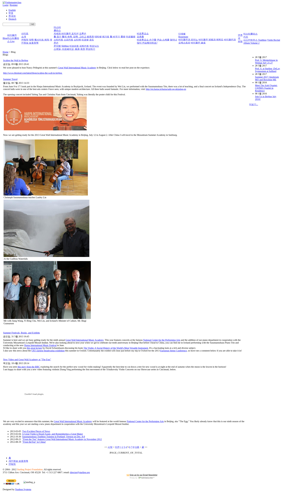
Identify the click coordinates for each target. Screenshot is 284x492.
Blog (5, 38)
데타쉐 (98, 36)
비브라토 (74, 46)
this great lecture (34, 348)
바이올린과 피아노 (188, 39)
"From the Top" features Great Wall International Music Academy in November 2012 (62, 439)
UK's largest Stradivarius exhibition (48, 350)
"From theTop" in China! (34, 442)
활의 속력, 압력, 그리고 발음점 (78, 36)
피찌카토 (84, 46)
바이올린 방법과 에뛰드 (211, 39)
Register (14, 5)
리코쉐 (85, 39)
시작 (110, 447)
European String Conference (173, 350)
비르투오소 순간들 (146, 39)
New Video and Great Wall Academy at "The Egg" (27, 359)
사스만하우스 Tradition (255, 40)
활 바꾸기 (115, 36)
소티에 (77, 39)
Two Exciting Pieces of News (36, 431)
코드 (91, 39)
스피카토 (68, 39)
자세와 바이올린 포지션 (66, 33)
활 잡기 (57, 36)
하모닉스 (94, 46)
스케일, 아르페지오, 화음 (67, 49)
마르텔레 (130, 36)
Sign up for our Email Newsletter (143, 475)
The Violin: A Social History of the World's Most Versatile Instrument (115, 348)
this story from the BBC (29, 367)
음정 (82, 49)
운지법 (57, 46)
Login (5, 5)
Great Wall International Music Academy (77, 67)
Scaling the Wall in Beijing (15, 60)
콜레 (123, 36)
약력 (31, 39)
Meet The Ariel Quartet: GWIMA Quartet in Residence (266, 88)
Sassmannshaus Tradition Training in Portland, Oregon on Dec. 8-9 (53, 436)
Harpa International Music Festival (40, 345)
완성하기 (90, 49)
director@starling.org (80, 472)
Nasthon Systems (23, 489)
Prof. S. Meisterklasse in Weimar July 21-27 (266, 61)
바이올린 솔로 (198, 42)
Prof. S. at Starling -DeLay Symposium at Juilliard (267, 69)
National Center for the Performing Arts (161, 340)
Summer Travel (10, 79)
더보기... (253, 104)
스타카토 (58, 39)
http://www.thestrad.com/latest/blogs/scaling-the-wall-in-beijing (33, 73)
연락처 (24, 39)
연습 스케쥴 (163, 39)
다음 (136, 447)
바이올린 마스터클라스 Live (13, 38)
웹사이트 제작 (41, 39)
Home (5, 52)
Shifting (65, 46)
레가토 (105, 36)
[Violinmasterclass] (12, 2)
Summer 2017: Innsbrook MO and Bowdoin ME (267, 78)
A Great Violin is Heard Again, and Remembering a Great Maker (52, 434)
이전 (117, 447)
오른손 (82, 33)
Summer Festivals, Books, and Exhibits (21, 333)
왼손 (56, 43)
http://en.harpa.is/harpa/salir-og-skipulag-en (166, 89)
